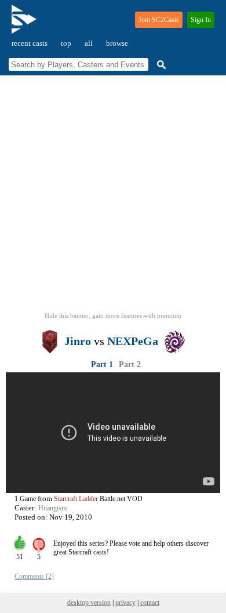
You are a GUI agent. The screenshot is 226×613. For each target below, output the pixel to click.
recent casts (30, 43)
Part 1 (102, 364)
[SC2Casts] (25, 24)
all (89, 43)
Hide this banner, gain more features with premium (113, 315)
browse (117, 43)
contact (149, 603)
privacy (125, 603)
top (66, 43)
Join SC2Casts (158, 20)
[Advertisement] (113, 197)
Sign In (201, 20)
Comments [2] (34, 576)
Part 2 (130, 364)
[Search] (160, 64)
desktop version (89, 603)
